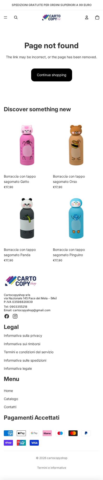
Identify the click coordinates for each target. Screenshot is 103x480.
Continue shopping (51, 75)
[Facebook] (7, 316)
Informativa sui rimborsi (22, 344)
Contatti (10, 407)
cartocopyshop (57, 458)
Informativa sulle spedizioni (25, 360)
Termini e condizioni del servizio (28, 352)
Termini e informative (51, 467)
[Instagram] (15, 316)
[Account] (86, 17)
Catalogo (11, 399)
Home (8, 391)
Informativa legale (18, 368)
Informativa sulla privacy (23, 335)
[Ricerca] (16, 17)
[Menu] (5, 17)
